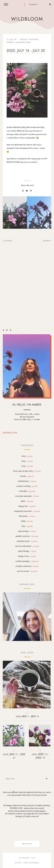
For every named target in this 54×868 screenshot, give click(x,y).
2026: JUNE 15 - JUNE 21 (14, 756)
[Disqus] (27, 283)
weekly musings (29, 39)
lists (27, 526)
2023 (27, 456)
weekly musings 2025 (19, 42)
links (27, 521)
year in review (27, 571)
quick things (27, 551)
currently (27, 491)
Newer (8, 240)
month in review (27, 536)
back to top (26, 844)
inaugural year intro (27, 511)
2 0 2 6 (27, 616)
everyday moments (27, 496)
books (27, 476)
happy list (27, 506)
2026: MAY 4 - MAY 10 (27, 716)
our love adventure (27, 546)
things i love (27, 556)
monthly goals (27, 541)
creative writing (27, 486)
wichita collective (27, 566)
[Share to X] (27, 191)
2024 (27, 461)
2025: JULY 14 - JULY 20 (26, 50)
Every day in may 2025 (27, 471)
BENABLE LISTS (10, 433)
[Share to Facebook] (23, 191)
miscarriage (27, 531)
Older (46, 240)
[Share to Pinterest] (31, 191)
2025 (27, 466)
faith (27, 501)
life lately (27, 516)
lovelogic (34, 863)
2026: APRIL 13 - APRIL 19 (40, 756)
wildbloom (27, 18)
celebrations (27, 481)
